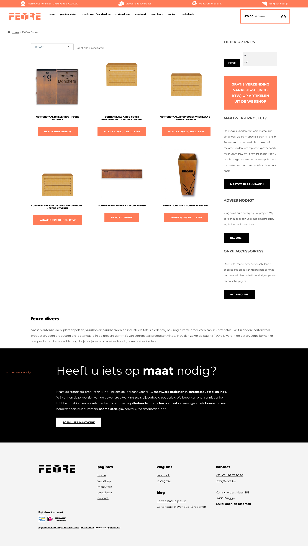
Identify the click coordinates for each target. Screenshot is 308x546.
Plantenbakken (68, 14)
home (101, 475)
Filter (232, 62)
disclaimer (87, 527)
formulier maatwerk (79, 422)
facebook (163, 475)
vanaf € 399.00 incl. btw (122, 131)
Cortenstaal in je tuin (171, 501)
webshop (104, 481)
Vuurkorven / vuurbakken (96, 14)
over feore (104, 492)
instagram (164, 481)
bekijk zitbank (122, 217)
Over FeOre (157, 14)
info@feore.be (226, 481)
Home (52, 14)
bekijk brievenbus (57, 131)
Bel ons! (236, 237)
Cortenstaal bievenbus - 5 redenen (181, 506)
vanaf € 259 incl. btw (186, 217)
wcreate (115, 527)
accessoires (239, 294)
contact (103, 498)
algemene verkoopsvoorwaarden (58, 527)
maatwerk (104, 486)
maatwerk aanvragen (247, 184)
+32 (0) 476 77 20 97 (229, 475)
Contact (172, 14)
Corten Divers (122, 14)
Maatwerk (141, 14)
